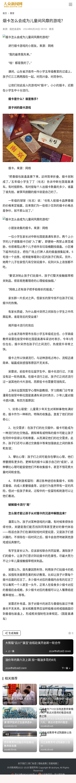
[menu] (70, 4)
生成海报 (13, 633)
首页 (5, 13)
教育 (51, 29)
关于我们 (22, 763)
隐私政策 (42, 763)
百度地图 (53, 763)
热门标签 (32, 763)
